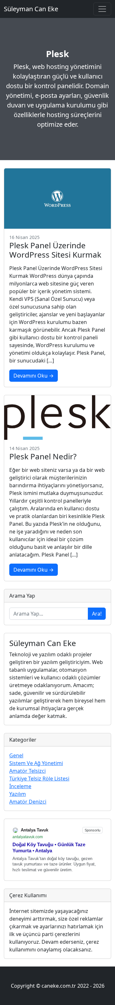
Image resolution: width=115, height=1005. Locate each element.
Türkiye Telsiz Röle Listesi (39, 778)
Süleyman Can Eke (31, 8)
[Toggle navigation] (102, 9)
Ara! (97, 613)
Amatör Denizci (27, 801)
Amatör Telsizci (27, 770)
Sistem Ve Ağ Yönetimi (36, 763)
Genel (16, 755)
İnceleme (20, 786)
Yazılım (17, 793)
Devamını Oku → (33, 375)
